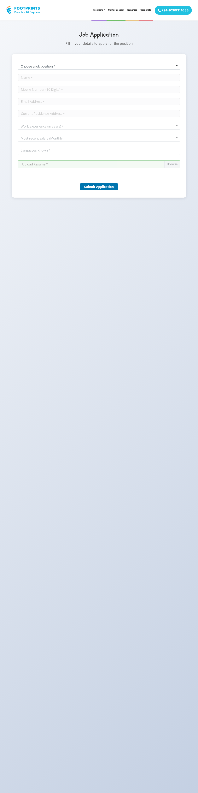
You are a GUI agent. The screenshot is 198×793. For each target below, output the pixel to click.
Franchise (132, 10)
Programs (98, 10)
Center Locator (116, 10)
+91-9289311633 (175, 10)
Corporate (145, 10)
